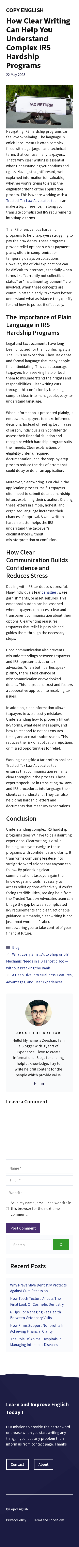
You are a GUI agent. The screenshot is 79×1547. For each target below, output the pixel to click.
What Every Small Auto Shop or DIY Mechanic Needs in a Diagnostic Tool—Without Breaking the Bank (37, 961)
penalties (49, 592)
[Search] (61, 1244)
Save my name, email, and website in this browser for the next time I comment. (41, 1208)
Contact (17, 1464)
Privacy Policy (16, 1520)
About (43, 1464)
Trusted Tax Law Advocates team (33, 200)
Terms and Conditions (48, 1520)
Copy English (25, 10)
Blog (15, 947)
